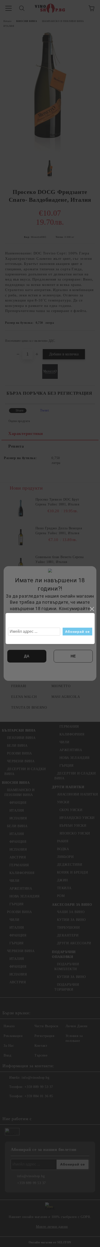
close (92, 609)
